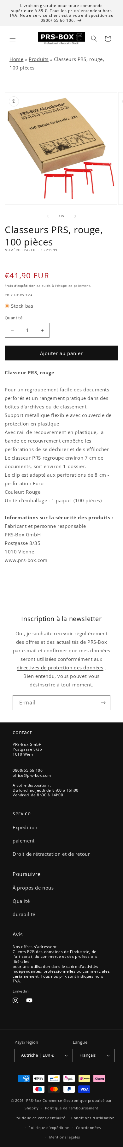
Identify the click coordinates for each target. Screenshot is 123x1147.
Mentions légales (64, 1137)
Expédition (25, 827)
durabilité (24, 914)
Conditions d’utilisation (93, 1117)
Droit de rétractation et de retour (51, 854)
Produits (39, 59)
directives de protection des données (60, 667)
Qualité (21, 901)
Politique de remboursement (71, 1108)
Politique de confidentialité (40, 1117)
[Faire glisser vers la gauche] (48, 216)
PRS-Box (34, 1100)
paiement (24, 840)
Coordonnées (88, 1127)
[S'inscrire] (103, 702)
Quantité (13, 318)
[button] (13, 38)
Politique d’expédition (48, 1127)
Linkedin (21, 991)
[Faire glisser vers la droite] (75, 216)
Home (16, 59)
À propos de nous (33, 887)
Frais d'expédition (20, 285)
